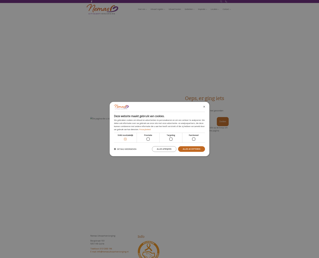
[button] (125, 149)
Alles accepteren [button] (191, 149)
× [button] (204, 107)
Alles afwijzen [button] (164, 149)
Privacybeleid (145, 129)
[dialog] (159, 129)
